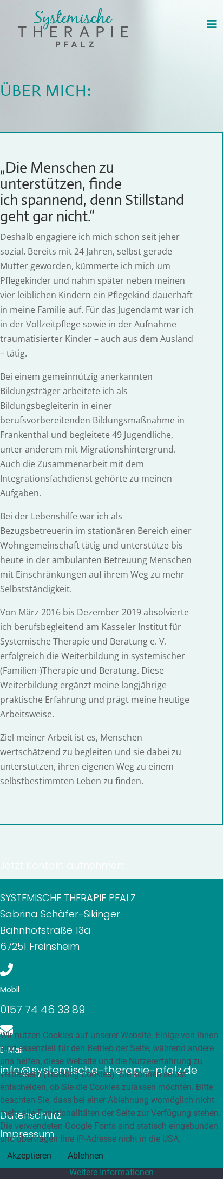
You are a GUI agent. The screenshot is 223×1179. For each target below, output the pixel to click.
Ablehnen (85, 1155)
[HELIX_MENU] (212, 24)
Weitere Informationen (111, 1172)
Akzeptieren (29, 1155)
